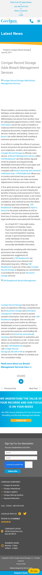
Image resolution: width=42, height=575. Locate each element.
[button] (39, 21)
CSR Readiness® (8, 159)
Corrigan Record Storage (11, 153)
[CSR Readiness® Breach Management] (21, 290)
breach (4, 136)
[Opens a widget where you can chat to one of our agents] (34, 571)
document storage (14, 311)
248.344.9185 (16, 352)
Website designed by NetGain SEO (21, 568)
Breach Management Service (22, 156)
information (6, 125)
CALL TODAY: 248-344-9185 (12, 506)
